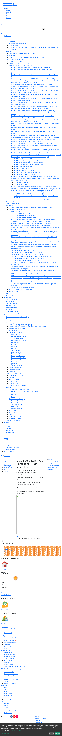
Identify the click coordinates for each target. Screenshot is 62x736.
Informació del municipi (11, 680)
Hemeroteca (7, 471)
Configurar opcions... (6, 733)
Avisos (5, 460)
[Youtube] (14, 716)
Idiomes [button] (6, 8)
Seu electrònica (8, 646)
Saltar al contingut (8, 3)
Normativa (7, 644)
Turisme (6, 682)
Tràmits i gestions (9, 658)
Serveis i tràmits (6, 650)
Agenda (6, 464)
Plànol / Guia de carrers (11, 674)
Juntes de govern (9, 635)
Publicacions (7, 555)
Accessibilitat (38, 722)
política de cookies (16, 730)
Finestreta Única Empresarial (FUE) (14, 666)
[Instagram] (17, 716)
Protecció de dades (40, 718)
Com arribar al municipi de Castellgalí (15, 670)
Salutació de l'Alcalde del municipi (14, 629)
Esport (6, 705)
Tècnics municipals (9, 654)
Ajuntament (4, 627)
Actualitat (7, 456)
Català (8, 10)
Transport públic (9, 672)
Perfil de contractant (10, 643)
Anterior (3, 595)
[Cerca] (43, 29)
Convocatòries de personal (12, 639)
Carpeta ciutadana (9, 660)
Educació (6, 703)
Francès (8, 18)
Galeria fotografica (9, 676)
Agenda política (8, 551)
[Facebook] (11, 716)
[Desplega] (11, 456)
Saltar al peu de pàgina (10, 5)
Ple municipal (8, 633)
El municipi (4, 668)
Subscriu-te (4, 609)
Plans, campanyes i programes (13, 637)
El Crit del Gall (8, 468)
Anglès (8, 14)
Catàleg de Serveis (9, 656)
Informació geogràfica (10, 684)
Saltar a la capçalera (9, 1)
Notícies (6, 462)
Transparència (8, 648)
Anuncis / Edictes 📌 (10, 641)
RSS (5, 470)
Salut (5, 709)
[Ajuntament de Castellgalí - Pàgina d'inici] (11, 28)
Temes (3, 701)
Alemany (8, 16)
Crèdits (37, 716)
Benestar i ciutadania (10, 711)
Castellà (8, 12)
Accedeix (3, 569)
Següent (8, 595)
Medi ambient (8, 713)
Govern (6, 631)
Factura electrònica (9, 664)
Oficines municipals (10, 652)
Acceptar (57, 733)
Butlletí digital (8, 466)
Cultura (6, 707)
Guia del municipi (9, 678)
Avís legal (37, 720)
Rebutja (51, 733)
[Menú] (2, 34)
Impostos (6, 662)
